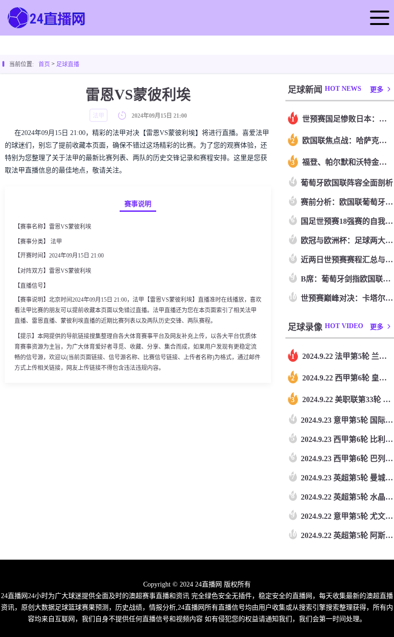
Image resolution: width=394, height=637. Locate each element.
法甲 (56, 241)
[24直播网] (47, 27)
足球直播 (67, 64)
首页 (44, 64)
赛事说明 (137, 204)
